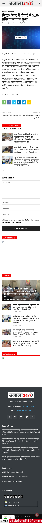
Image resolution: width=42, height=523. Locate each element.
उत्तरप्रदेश (5, 11)
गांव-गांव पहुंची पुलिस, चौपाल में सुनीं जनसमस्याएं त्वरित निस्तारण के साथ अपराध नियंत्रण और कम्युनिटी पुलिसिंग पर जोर (25, 332)
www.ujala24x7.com (10, 23)
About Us (19, 516)
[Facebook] (9, 102)
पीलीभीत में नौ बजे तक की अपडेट (11, 115)
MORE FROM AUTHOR (12, 128)
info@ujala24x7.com (24, 411)
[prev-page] (3, 170)
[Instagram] (15, 417)
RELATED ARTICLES (11, 125)
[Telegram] (24, 102)
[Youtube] (32, 417)
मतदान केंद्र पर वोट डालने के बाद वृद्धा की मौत (31, 117)
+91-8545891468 (28, 406)
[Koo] (29, 102)
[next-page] (7, 170)
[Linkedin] (19, 102)
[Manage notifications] (37, 515)
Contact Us (27, 516)
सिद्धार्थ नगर (11, 11)
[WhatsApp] (4, 102)
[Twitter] (14, 102)
